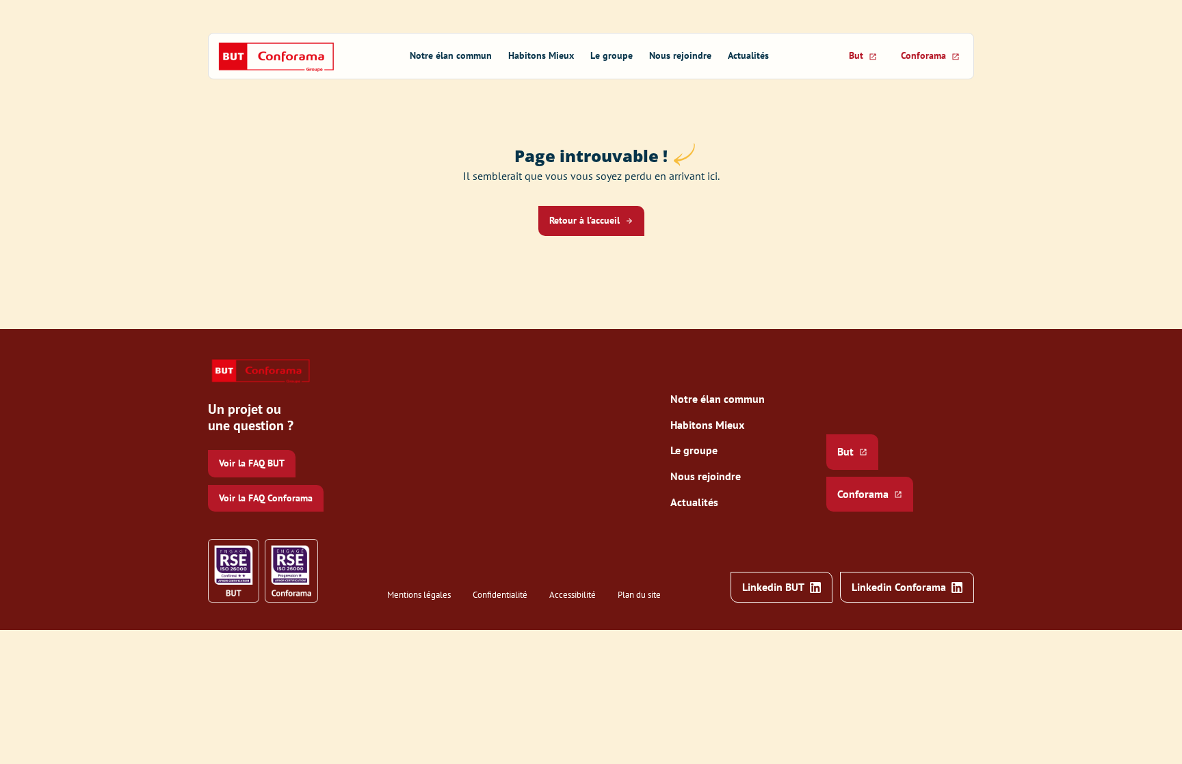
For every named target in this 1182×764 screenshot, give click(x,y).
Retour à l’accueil (584, 220)
